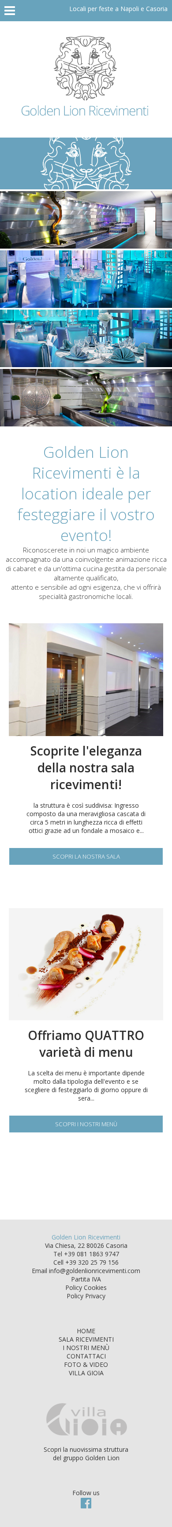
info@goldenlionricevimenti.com (94, 1270)
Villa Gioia (86, 1373)
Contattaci (86, 1356)
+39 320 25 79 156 (92, 1262)
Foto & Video (86, 1364)
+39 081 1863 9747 (91, 1254)
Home (86, 1331)
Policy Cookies (86, 1287)
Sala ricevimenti (86, 1339)
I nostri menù (86, 1347)
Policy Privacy (86, 1296)
